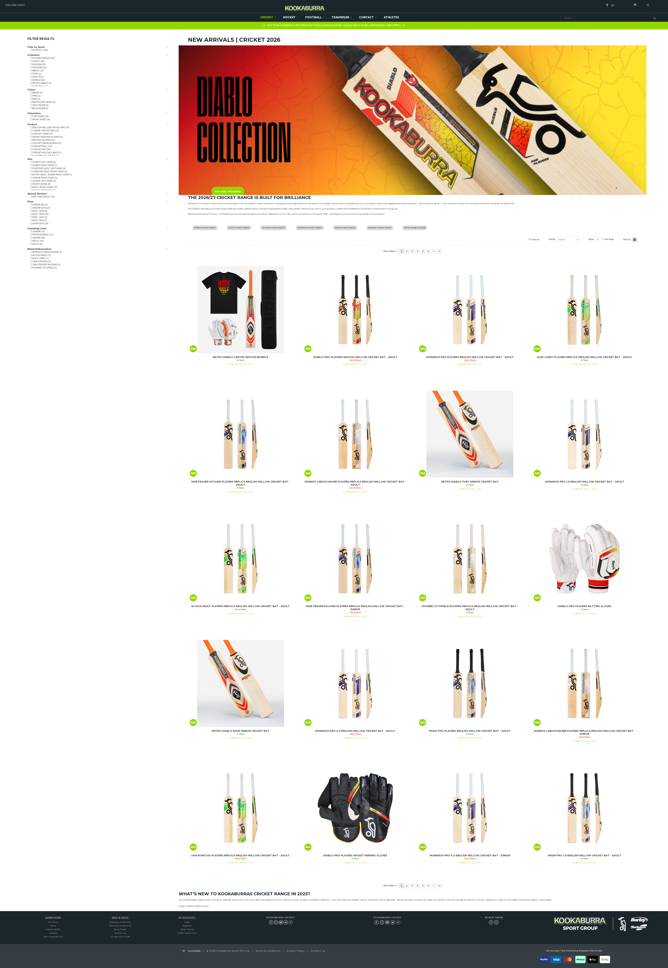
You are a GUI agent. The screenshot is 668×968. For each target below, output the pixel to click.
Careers (53, 933)
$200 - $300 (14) (40, 214)
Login (647, 5)
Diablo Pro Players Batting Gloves (584, 606)
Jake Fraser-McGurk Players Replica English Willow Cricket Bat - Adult (240, 483)
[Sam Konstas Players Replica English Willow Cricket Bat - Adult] (240, 807)
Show (591, 239)
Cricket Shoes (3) (42, 134)
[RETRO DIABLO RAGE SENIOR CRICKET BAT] (240, 683)
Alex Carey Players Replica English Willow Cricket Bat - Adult (584, 357)
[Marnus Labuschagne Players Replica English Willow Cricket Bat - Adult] (355, 434)
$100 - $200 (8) (39, 211)
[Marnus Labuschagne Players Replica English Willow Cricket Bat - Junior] (584, 683)
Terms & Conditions (268, 951)
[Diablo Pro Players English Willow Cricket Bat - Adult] (355, 309)
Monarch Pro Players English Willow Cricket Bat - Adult (470, 357)
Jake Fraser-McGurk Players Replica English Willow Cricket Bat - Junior (355, 608)
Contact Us (120, 933)
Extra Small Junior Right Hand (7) (52, 174)
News (53, 925)
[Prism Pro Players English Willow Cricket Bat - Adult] (470, 683)
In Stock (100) (40, 50)
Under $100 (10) (41, 208)
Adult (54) (38, 241)
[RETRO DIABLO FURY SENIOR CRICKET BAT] (470, 434)
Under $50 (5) (40, 205)
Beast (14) (38, 70)
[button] (616, 188)
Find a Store (607, 5)
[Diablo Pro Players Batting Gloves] (584, 558)
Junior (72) (38, 231)
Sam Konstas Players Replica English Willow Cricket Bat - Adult (240, 855)
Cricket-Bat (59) (41, 149)
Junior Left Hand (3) (44, 181)
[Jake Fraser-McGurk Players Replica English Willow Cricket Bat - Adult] (240, 434)
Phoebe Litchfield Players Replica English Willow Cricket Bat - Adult (470, 608)
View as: (627, 239)
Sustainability (53, 929)
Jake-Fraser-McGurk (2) (46, 264)
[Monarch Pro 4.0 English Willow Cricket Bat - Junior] (470, 807)
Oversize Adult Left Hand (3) (49, 168)
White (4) (37, 92)
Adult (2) (37, 244)
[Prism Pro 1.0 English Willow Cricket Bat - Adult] (584, 807)
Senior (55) (38, 238)
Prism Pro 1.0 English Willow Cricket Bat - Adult (584, 855)
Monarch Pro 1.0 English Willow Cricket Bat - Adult (584, 481)
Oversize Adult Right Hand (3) (49, 171)
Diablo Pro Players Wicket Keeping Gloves (355, 855)
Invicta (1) (38, 77)
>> (439, 251)
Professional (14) (42, 234)
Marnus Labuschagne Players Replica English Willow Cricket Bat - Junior (584, 732)
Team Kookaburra (53, 936)
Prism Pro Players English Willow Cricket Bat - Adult (470, 730)
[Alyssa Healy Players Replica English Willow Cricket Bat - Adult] (240, 558)
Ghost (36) (38, 61)
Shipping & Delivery (120, 922)
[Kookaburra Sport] (305, 7)
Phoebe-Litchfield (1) (44, 267)
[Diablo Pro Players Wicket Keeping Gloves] (355, 807)
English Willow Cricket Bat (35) (50, 127)
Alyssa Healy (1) (41, 255)
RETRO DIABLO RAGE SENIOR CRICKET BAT (240, 730)
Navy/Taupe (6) (40, 105)
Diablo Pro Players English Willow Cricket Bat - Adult (355, 357)
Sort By (551, 239)
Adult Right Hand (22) (44, 187)
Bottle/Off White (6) (43, 102)
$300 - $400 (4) (39, 217)
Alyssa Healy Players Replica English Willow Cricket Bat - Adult (240, 606)
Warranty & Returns (120, 925)
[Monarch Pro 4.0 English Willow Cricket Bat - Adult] (355, 683)
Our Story (53, 922)
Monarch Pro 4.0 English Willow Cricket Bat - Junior (470, 855)
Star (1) (36, 74)
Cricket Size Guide (120, 936)
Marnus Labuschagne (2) (47, 252)
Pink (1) (36, 96)
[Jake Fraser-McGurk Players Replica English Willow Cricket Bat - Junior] (355, 558)
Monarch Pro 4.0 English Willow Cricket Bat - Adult (355, 730)
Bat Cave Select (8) (43, 197)
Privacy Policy (296, 951)
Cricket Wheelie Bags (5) (46, 143)
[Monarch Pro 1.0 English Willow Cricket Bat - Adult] (584, 434)
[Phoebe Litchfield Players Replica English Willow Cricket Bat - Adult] (470, 558)
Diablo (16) (38, 80)
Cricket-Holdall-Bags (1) (47, 152)
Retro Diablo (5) (41, 83)
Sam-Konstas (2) (41, 261)
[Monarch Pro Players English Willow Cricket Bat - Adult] (470, 309)
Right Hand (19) (41, 119)
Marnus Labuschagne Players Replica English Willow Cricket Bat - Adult (355, 483)
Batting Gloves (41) (43, 140)
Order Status (187, 929)
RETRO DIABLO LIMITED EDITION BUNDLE (240, 357)
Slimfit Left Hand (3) (44, 162)
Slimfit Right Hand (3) (44, 165)
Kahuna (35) (39, 64)
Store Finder (120, 929)
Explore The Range (228, 191)
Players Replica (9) (43, 58)
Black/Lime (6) (40, 108)
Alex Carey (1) (40, 258)
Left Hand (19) (40, 116)
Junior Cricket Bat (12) (45, 130)
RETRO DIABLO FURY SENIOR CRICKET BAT (470, 481)
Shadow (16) (39, 67)
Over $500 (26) (40, 223)
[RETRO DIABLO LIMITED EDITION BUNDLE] (240, 309)
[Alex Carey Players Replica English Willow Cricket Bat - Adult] (584, 309)
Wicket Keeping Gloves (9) (47, 137)
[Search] (655, 18)
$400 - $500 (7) (39, 220)
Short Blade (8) (41, 184)
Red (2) (36, 99)
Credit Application (187, 933)
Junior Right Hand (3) (44, 178)
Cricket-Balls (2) (42, 146)
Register (187, 925)
